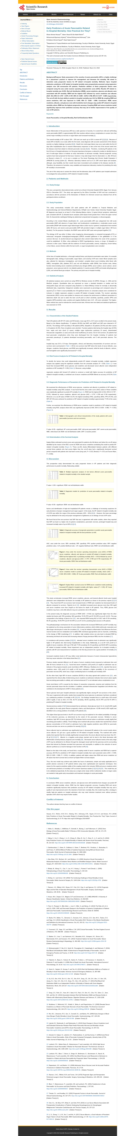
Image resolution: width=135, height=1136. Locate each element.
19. (48, 1014)
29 (86, 746)
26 (85, 711)
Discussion (23, 86)
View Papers (24, 26)
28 (82, 739)
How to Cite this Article (104, 32)
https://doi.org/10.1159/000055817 (57, 1089)
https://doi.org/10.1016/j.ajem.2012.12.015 (60, 974)
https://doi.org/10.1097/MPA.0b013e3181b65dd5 (70, 843)
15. (48, 969)
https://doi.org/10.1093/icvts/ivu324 (57, 1110)
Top (21, 69)
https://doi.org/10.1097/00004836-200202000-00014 (87, 1096)
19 (74, 640)
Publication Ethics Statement (29, 48)
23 (76, 697)
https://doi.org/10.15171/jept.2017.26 (85, 953)
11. (47, 929)
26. (48, 1084)
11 (72, 524)
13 (115, 600)
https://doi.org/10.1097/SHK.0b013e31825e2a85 (83, 985)
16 (78, 629)
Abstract (100, 19)
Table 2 (72, 368)
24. (48, 1065)
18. (48, 1004)
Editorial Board (25, 31)
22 (111, 675)
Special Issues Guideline (28, 64)
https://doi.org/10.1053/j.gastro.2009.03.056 (60, 1018)
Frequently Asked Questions (29, 53)
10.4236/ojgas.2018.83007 (55, 24)
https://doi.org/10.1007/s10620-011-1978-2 (60, 1000)
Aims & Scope (25, 28)
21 (79, 658)
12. (48, 936)
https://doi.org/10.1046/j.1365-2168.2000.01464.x (77, 864)
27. (48, 1093)
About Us (97, 14)
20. (48, 1023)
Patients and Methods (27, 79)
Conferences (68, 14)
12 (74, 524)
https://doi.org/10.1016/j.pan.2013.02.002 (59, 1030)
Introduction (23, 76)
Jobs (110, 14)
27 (57, 737)
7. (47, 887)
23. (48, 1053)
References (23, 99)
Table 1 (68, 346)
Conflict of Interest (25, 92)
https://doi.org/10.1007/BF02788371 (74, 964)
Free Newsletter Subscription (29, 43)
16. (48, 978)
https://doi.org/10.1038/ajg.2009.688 (80, 1049)
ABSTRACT (24, 72)
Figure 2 (49, 410)
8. (47, 896)
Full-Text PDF (101, 22)
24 (79, 697)
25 (65, 706)
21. (48, 1035)
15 (74, 618)
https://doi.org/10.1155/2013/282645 (58, 913)
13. (48, 948)
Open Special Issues (27, 59)
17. (48, 992)
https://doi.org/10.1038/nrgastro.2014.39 (93, 941)
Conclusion (23, 89)
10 (110, 230)
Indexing (23, 23)
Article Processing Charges (29, 36)
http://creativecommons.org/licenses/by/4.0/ (60, 59)
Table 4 (49, 401)
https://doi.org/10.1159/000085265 (57, 873)
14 (48, 603)
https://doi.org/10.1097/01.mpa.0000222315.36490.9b (63, 1070)
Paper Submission (26, 38)
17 (70, 634)
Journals (39, 14)
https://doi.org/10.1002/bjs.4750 (91, 880)
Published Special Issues (28, 61)
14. (48, 960)
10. (48, 918)
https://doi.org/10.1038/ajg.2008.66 (78, 1009)
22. (48, 1044)
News (82, 14)
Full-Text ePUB (102, 27)
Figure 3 (68, 447)
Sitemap (70, 1129)
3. (47, 847)
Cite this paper (24, 96)
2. (47, 838)
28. (48, 1103)
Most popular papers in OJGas (30, 46)
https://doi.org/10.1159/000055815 (57, 1060)
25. (48, 1074)
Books (54, 14)
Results (22, 82)
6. (47, 878)
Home (25, 14)
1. (47, 828)
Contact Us (76, 1129)
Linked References (103, 29)
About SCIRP (63, 1129)
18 (71, 640)
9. (47, 906)
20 (48, 652)
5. (47, 868)
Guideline (23, 33)
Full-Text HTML (102, 24)
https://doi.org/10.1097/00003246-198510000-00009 (63, 901)
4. (47, 859)
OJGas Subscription (27, 41)
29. (48, 1114)
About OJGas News (27, 50)
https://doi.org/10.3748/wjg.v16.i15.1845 (59, 854)
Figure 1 (81, 392)
